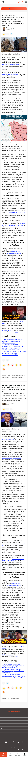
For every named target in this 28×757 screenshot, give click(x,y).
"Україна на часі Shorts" (13, 253)
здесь (16, 332)
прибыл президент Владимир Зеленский (13, 224)
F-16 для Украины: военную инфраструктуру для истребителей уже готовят (13, 670)
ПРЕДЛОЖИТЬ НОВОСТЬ (14, 711)
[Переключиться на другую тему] (19, 2)
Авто (19, 749)
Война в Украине (5, 377)
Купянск (4, 375)
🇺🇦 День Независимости (15, 9)
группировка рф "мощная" (10, 74)
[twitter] (14, 742)
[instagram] (10, 742)
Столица (6, 749)
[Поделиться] (7, 34)
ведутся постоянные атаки (10, 64)
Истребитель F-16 (5, 698)
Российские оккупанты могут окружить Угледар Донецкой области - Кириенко (12, 341)
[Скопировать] (11, 34)
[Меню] (26, 2)
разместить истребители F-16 (11, 458)
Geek (23, 749)
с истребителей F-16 (10, 438)
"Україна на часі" (16, 252)
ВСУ (9, 375)
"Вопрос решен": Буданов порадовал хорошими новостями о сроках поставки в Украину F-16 (13, 676)
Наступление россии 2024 (17, 377)
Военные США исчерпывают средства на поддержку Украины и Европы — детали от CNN (13, 665)
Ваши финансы (12, 749)
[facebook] (6, 742)
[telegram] (18, 742)
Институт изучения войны (17, 375)
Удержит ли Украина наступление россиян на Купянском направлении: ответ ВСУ (14, 353)
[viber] (22, 742)
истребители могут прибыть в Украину (13, 559)
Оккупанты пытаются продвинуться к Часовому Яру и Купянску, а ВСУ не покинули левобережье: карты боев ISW (12, 347)
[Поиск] (22, 2)
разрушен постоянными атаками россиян (13, 213)
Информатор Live (7, 330)
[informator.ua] (3, 2)
